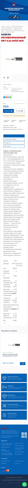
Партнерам (3, 463)
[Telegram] (8, 97)
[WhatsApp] (10, 97)
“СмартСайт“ (17, 482)
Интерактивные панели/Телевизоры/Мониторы (6, 444)
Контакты (17, 463)
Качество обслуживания (7, 480)
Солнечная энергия (19, 451)
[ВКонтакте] (4, 97)
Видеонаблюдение (5, 447)
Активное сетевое (19, 443)
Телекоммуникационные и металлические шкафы (6, 453)
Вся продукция (18, 454)
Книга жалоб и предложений (19, 480)
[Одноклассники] (6, 97)
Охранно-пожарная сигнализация (19, 448)
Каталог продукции (19, 461)
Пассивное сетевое (19, 445)
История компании (5, 461)
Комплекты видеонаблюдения (5, 450)
